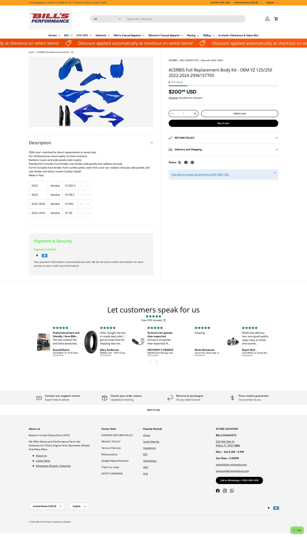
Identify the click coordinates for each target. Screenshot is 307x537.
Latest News (43, 460)
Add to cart (239, 113)
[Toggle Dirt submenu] (71, 35)
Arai (145, 473)
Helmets (101, 35)
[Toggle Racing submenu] (198, 35)
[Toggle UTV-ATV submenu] (90, 35)
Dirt (66, 35)
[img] (153, 316)
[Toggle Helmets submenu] (109, 35)
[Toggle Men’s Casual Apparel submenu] (143, 35)
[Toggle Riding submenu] (213, 35)
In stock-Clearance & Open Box (239, 35)
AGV (145, 467)
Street (52, 35)
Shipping (173, 97)
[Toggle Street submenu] (59, 35)
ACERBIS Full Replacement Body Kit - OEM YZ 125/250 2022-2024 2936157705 (56, 52)
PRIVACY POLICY (110, 441)
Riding (207, 35)
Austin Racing (151, 441)
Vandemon (149, 448)
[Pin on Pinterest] (192, 162)
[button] (276, 18)
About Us (41, 455)
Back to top (153, 409)
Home (31, 52)
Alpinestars (150, 460)
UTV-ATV (82, 35)
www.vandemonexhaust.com (232, 471)
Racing (191, 35)
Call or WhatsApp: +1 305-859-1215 (239, 480)
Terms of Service (111, 448)
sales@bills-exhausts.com (231, 464)
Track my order (110, 467)
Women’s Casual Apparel (163, 35)
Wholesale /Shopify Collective (53, 466)
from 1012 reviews (151, 320)
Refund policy (109, 454)
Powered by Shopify (62, 522)
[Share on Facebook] (186, 162)
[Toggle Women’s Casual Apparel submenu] (182, 35)
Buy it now (223, 123)
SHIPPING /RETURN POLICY (117, 435)
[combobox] (168, 19)
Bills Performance (44, 522)
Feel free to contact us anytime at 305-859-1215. (200, 174)
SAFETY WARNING (112, 473)
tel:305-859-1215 (220, 2)
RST (145, 454)
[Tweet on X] (179, 162)
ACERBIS (173, 60)
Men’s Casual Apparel (127, 35)
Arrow (146, 435)
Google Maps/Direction (115, 460)
